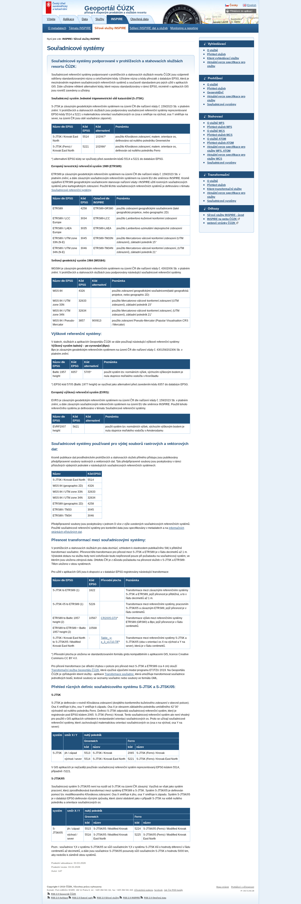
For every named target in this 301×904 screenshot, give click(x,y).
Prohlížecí (215, 78)
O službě (212, 50)
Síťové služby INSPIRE (110, 28)
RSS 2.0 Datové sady (82, 898)
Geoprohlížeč (215, 92)
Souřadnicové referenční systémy (71, 190)
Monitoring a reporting (184, 28)
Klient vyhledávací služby (223, 58)
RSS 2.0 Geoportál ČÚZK (63, 894)
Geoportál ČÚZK (115, 9)
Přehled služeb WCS (219, 134)
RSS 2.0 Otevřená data (155, 898)
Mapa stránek (222, 887)
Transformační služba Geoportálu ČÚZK (75, 670)
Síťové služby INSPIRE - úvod (225, 215)
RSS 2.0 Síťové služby (108, 898)
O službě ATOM (216, 138)
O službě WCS (216, 130)
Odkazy (213, 208)
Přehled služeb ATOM (220, 142)
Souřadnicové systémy (221, 104)
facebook (158, 890)
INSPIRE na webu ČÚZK (222, 219)
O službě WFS (215, 123)
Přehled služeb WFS (219, 127)
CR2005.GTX (109, 618)
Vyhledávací (217, 43)
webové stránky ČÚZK (221, 223)
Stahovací (215, 116)
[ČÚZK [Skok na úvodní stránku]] (57, 7)
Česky (234, 5)
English (251, 5)
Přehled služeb (216, 54)
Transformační (218, 174)
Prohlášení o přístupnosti (242, 887)
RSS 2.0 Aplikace (59, 898)
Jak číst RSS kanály (173, 890)
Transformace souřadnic (119, 674)
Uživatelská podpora (143, 890)
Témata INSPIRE (80, 28)
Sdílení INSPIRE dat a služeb (149, 28)
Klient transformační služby (224, 189)
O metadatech (57, 28)
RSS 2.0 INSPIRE (131, 898)
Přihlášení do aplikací (241, 11)
